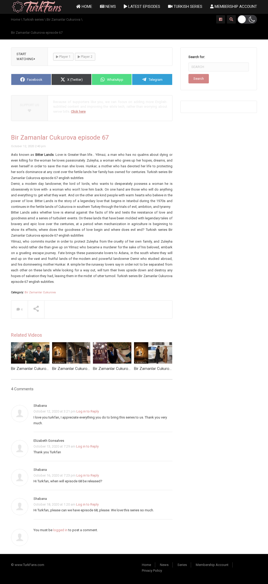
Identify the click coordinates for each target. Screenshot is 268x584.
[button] (247, 19)
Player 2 (86, 57)
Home (86, 6)
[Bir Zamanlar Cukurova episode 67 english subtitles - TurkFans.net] (37, 6)
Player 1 (64, 57)
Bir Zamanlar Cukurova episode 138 (41, 368)
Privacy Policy (152, 570)
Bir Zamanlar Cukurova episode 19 (81, 368)
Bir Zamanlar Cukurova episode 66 (122, 368)
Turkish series (187, 6)
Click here (78, 111)
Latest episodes (143, 6)
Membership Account (235, 6)
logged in (60, 530)
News (110, 6)
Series (182, 565)
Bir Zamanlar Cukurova (40, 292)
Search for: (196, 57)
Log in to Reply (87, 411)
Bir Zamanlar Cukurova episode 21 (163, 368)
